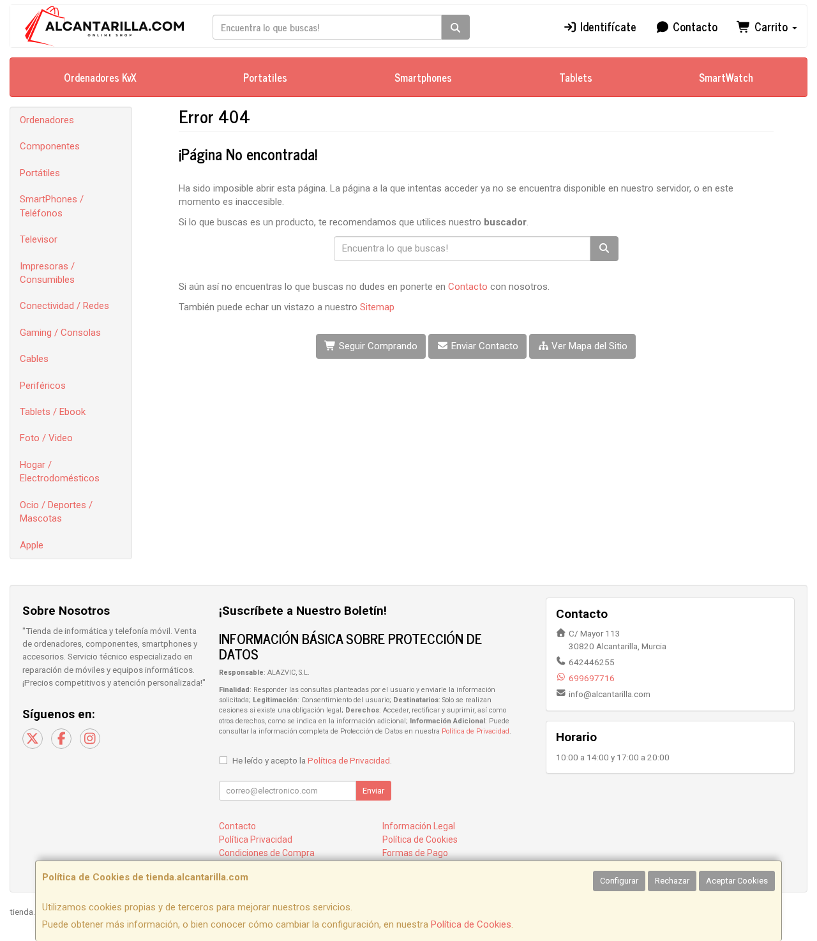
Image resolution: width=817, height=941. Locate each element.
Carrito (771, 26)
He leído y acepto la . (312, 760)
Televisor (38, 239)
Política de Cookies (471, 924)
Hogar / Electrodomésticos (60, 471)
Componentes (50, 146)
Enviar (373, 790)
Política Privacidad (255, 839)
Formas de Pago (415, 853)
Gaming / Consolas (60, 332)
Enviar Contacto (483, 346)
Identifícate (606, 26)
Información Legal (418, 826)
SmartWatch (726, 77)
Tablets (575, 77)
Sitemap (377, 307)
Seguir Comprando (376, 346)
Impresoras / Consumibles (47, 272)
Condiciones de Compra (267, 853)
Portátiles (40, 173)
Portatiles (265, 77)
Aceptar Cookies (737, 880)
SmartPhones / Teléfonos (52, 205)
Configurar (619, 880)
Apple (31, 545)
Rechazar (672, 880)
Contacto (693, 26)
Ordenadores (47, 120)
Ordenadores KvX (100, 77)
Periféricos (43, 385)
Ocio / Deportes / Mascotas (56, 511)
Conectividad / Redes (64, 306)
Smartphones (423, 77)
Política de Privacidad (475, 731)
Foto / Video (46, 438)
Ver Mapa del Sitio (588, 346)
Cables (34, 359)
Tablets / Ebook (53, 412)
